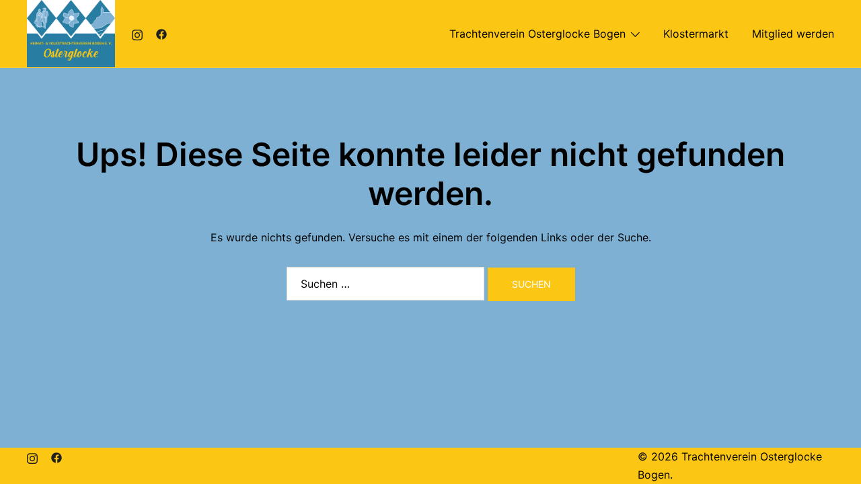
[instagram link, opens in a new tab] (137, 33)
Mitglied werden (793, 33)
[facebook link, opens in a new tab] (161, 33)
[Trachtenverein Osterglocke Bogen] (71, 32)
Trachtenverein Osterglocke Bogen (537, 33)
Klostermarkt (695, 33)
